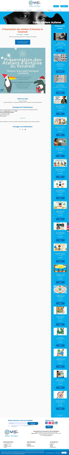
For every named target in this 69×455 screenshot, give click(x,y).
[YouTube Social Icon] (68, 229)
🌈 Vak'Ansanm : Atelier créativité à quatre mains (60, 296)
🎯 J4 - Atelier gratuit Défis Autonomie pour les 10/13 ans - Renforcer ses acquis (60, 106)
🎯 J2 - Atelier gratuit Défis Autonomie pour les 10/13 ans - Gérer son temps (60, 191)
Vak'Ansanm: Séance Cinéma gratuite (60, 317)
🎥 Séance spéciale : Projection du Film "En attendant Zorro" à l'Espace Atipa (60, 43)
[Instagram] (68, 226)
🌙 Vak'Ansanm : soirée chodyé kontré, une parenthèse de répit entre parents (60, 275)
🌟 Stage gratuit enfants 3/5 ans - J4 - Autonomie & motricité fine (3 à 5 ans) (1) (60, 127)
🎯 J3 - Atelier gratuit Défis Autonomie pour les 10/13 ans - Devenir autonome (60, 148)
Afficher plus (22, 118)
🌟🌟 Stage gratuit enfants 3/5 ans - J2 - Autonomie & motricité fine (60, 212)
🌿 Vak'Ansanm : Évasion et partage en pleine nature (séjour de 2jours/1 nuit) (60, 338)
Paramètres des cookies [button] (50, 452)
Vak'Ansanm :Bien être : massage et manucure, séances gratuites (60, 401)
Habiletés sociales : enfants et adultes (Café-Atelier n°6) (60, 380)
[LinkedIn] (68, 231)
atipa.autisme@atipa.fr (48, 435)
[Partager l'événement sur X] (22, 129)
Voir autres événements (23, 42)
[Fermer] (67, 452)
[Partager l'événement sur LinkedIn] (25, 129)
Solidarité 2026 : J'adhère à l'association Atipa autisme (60, 64)
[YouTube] (53, 423)
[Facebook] (46, 423)
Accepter (63, 452)
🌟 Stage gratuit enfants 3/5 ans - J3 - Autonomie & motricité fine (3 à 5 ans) (60, 170)
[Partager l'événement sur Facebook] (20, 129)
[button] (50, 10)
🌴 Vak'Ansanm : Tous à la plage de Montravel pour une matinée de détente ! (60, 359)
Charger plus (60, 415)
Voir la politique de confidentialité (18, 453)
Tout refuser (58, 452)
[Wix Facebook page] (68, 224)
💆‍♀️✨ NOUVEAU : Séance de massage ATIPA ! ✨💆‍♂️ (60, 85)
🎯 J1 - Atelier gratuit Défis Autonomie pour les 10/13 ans (60, 233)
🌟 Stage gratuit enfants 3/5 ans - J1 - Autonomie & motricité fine (60, 254)
